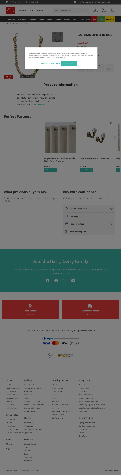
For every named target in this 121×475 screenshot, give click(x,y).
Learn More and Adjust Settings (50, 63)
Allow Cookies (69, 63)
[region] (61, 58)
